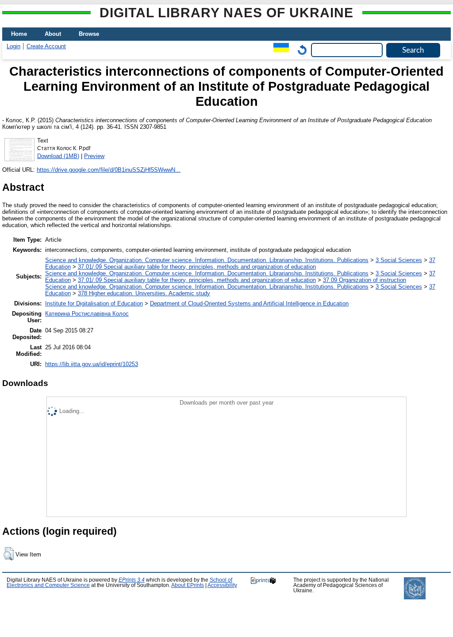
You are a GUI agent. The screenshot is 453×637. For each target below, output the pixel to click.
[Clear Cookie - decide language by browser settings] (300, 49)
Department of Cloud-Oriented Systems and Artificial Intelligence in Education (249, 303)
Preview (94, 156)
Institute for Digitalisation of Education (94, 303)
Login (13, 46)
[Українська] (279, 49)
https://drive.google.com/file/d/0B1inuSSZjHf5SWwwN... (108, 169)
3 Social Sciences (399, 260)
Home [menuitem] (19, 34)
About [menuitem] (53, 34)
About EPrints (187, 585)
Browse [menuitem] (89, 34)
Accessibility (222, 585)
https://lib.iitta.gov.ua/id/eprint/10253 (91, 364)
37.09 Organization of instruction (364, 280)
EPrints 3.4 (132, 580)
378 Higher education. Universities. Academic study (144, 293)
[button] (9, 553)
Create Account (46, 46)
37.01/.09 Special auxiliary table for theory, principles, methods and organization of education (197, 266)
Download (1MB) (58, 156)
